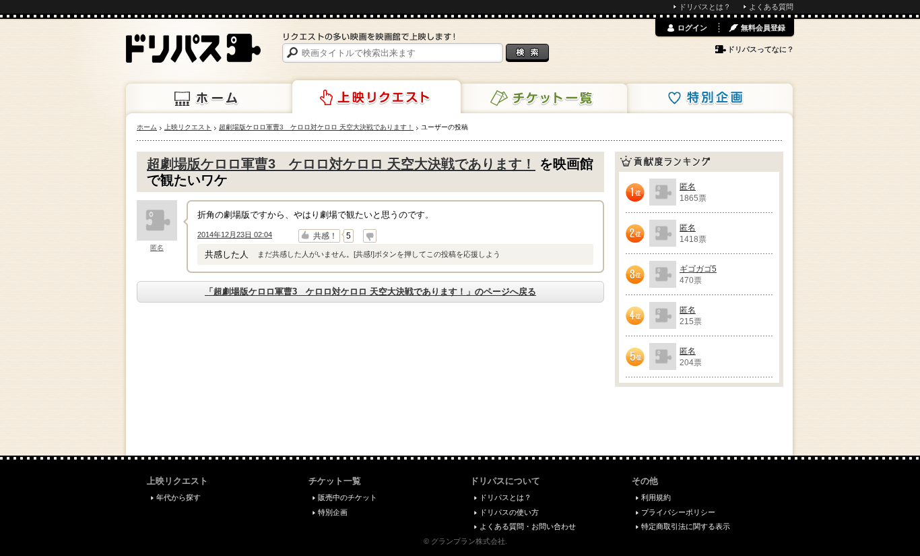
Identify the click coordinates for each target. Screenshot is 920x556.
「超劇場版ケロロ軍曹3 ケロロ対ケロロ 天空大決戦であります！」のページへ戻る (370, 291)
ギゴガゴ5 (698, 269)
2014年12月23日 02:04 (234, 234)
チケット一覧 (542, 98)
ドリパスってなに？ (760, 49)
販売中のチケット (347, 497)
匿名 (157, 247)
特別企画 (708, 98)
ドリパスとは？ (705, 7)
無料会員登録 (763, 28)
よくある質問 (771, 7)
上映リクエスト (376, 97)
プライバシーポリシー (678, 512)
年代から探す (178, 497)
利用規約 (656, 497)
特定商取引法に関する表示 (685, 526)
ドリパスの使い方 (509, 512)
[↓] (369, 236)
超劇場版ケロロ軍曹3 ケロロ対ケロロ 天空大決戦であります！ (341, 163)
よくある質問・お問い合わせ (528, 526)
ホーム (210, 98)
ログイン (692, 28)
